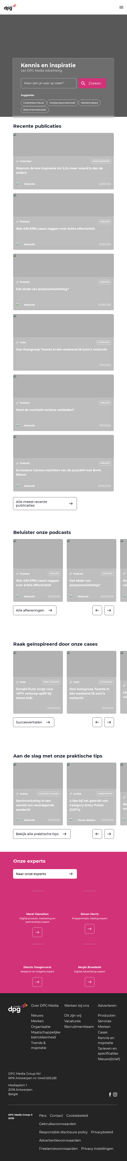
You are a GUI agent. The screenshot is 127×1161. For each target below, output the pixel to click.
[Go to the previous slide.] (97, 610)
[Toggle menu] (121, 7)
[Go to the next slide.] (109, 610)
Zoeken (94, 83)
